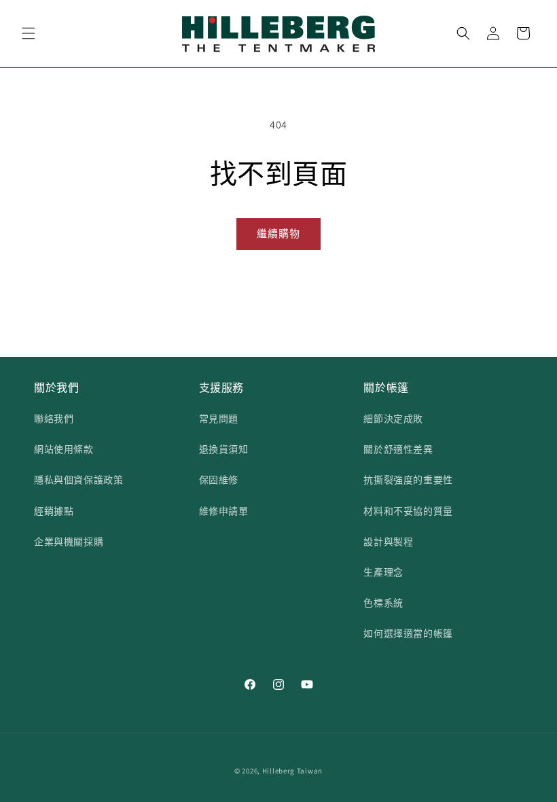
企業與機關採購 (68, 542)
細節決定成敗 (393, 419)
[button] (28, 33)
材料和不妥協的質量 (407, 511)
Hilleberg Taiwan (292, 770)
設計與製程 (388, 542)
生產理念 (383, 572)
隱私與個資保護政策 (78, 480)
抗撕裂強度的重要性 (407, 480)
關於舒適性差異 (398, 449)
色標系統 (383, 603)
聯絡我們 (53, 419)
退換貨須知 (224, 449)
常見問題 (218, 419)
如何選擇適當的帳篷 (407, 633)
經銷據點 (53, 511)
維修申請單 (224, 511)
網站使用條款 (64, 449)
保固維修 (218, 480)
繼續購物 (278, 233)
